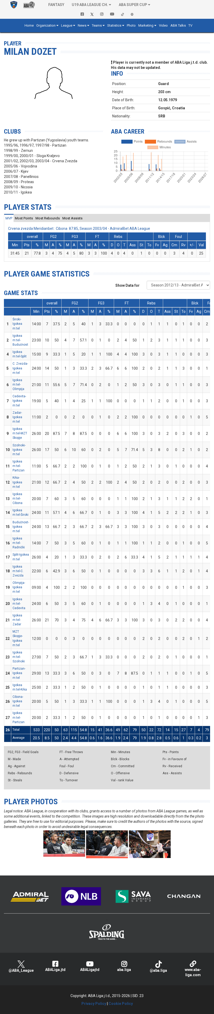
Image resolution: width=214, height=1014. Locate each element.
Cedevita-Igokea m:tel (19, 400)
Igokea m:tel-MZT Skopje (20, 433)
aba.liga (124, 970)
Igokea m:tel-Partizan (19, 466)
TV (190, 25)
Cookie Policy (121, 1003)
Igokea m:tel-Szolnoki (19, 657)
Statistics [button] (114, 25)
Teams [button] (97, 25)
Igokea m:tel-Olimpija (18, 384)
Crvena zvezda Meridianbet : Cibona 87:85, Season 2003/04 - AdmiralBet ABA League (79, 228)
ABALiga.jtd (55, 970)
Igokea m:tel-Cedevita (19, 603)
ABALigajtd (89, 970)
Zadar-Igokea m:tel (17, 417)
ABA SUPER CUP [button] (133, 5)
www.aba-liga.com (193, 972)
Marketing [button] (145, 25)
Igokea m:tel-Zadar (17, 620)
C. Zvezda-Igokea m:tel (20, 368)
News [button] (82, 25)
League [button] (66, 25)
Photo (131, 25)
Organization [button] (46, 25)
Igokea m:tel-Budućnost (20, 340)
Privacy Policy (93, 1003)
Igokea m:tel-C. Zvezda (18, 571)
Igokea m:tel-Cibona (17, 498)
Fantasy (56, 5)
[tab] (9, 218)
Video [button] (163, 25)
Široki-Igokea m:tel (17, 323)
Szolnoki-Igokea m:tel (19, 449)
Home (29, 25)
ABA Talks (178, 25)
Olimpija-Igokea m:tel (19, 587)
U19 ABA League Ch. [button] (90, 5)
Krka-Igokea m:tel (17, 482)
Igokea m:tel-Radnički (19, 543)
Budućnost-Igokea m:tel (21, 526)
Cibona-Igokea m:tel (18, 701)
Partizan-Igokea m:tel (19, 673)
